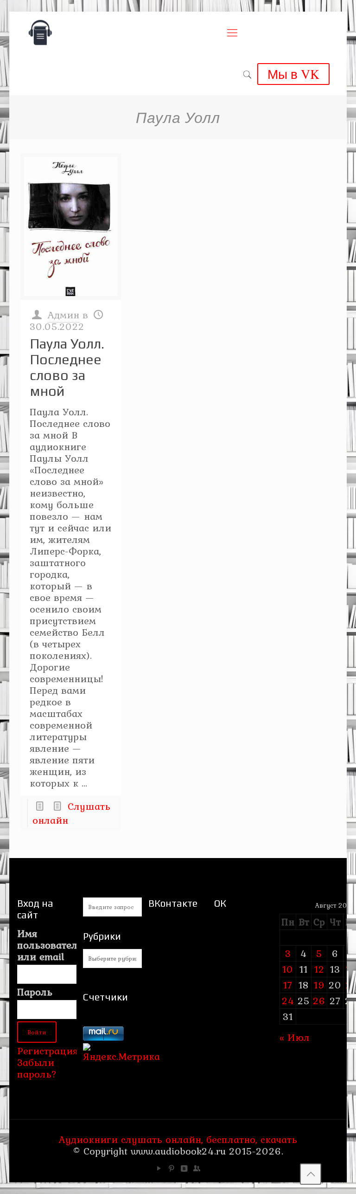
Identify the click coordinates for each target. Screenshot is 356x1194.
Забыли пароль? (37, 1068)
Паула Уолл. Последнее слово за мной (67, 367)
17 (287, 984)
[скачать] (103, 1020)
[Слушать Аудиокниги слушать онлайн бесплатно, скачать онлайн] (40, 32)
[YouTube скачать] (159, 1168)
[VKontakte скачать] (184, 1168)
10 (287, 969)
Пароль (34, 992)
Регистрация (47, 1050)
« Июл (295, 1037)
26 (319, 1000)
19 (319, 984)
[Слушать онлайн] (70, 226)
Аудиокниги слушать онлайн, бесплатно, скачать (177, 1139)
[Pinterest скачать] (172, 1168)
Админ (63, 314)
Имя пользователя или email (46, 945)
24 (288, 1000)
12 (319, 969)
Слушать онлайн (71, 813)
